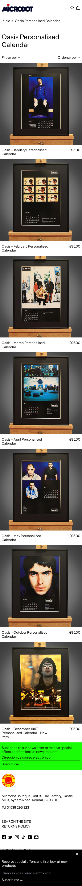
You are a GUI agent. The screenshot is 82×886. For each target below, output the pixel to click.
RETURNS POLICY (16, 826)
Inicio (6, 21)
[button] (72, 8)
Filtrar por (9, 57)
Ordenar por (67, 57)
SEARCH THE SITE (16, 821)
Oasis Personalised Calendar (37, 21)
